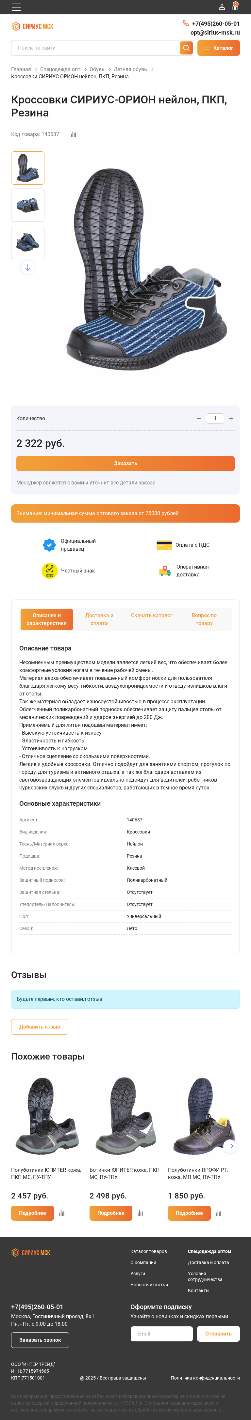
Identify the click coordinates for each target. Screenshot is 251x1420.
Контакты (198, 1290)
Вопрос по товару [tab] (204, 619)
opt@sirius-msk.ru (215, 32)
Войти (222, 7)
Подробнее (32, 1213)
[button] (28, 151)
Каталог (223, 48)
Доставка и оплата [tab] (99, 619)
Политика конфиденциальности (205, 1378)
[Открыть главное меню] (16, 7)
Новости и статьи (149, 1284)
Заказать (125, 463)
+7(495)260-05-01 (216, 23)
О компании (143, 1262)
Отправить (218, 1334)
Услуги (137, 1273)
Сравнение (236, 4)
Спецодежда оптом (209, 1251)
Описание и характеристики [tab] (47, 619)
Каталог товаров (148, 1251)
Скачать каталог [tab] (152, 615)
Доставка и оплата (208, 1262)
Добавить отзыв (39, 1027)
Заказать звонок (40, 1340)
